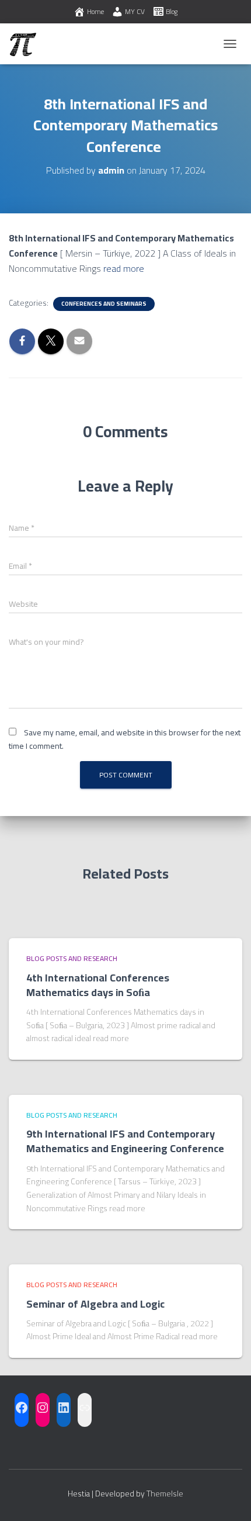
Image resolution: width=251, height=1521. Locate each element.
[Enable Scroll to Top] (228, 1497)
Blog (171, 11)
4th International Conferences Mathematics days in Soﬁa (97, 985)
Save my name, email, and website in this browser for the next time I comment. (124, 739)
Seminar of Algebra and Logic (95, 1303)
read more (123, 268)
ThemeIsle (165, 1493)
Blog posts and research (71, 958)
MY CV (135, 11)
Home (95, 11)
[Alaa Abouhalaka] (27, 43)
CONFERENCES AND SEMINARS (104, 304)
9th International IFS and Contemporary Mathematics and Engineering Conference (125, 1141)
